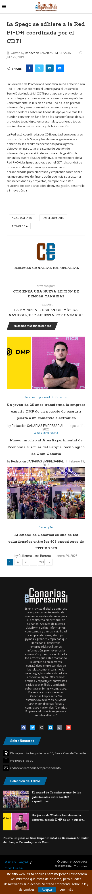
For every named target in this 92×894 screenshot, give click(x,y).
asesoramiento (22, 217)
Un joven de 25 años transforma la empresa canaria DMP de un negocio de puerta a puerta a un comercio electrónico (46, 411)
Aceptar (47, 889)
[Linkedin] (50, 727)
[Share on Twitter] (39, 68)
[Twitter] (32, 727)
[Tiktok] (59, 727)
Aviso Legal (16, 862)
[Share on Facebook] (29, 68)
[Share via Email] (60, 68)
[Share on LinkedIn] (50, 68)
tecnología (20, 226)
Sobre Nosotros (22, 741)
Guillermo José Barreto (35, 556)
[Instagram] (41, 727)
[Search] (87, 6)
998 (41, 562)
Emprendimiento (53, 217)
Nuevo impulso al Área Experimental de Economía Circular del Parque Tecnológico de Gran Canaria (46, 447)
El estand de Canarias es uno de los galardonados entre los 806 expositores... (56, 797)
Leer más (66, 889)
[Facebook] (23, 727)
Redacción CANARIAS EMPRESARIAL (49, 53)
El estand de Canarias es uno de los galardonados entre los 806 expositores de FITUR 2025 (46, 541)
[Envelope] (68, 727)
